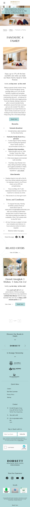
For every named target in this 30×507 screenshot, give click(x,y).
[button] (10, 320)
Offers (11, 30)
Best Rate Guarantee (12, 391)
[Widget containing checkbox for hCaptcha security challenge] (15, 447)
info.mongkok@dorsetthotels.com (16, 420)
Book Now (15, 505)
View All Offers (14, 252)
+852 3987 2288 (14, 415)
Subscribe (22, 434)
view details (20, 170)
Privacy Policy (10, 394)
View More (8, 304)
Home (5, 30)
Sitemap (9, 397)
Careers (9, 388)
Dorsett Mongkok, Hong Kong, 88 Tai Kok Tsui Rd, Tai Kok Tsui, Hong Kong (16, 410)
